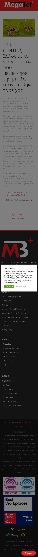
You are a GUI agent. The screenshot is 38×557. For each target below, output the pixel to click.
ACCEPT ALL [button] (9, 286)
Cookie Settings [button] (20, 287)
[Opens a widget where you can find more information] (28, 553)
